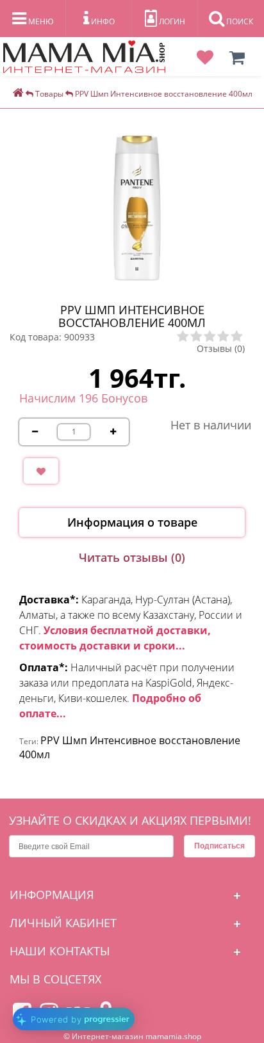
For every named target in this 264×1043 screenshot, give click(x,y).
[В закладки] (41, 471)
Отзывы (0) (221, 348)
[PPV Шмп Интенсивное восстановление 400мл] (138, 207)
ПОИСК (238, 21)
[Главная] (18, 93)
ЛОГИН (171, 21)
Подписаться (219, 845)
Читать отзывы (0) (132, 557)
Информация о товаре (132, 522)
